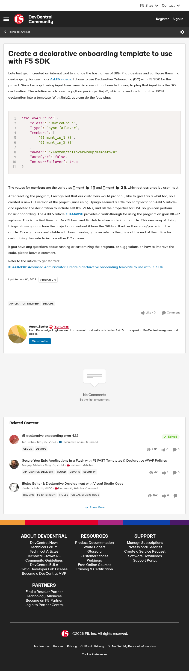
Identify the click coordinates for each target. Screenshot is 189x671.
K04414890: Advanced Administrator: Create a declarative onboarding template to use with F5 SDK (85, 267)
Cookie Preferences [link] (94, 654)
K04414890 (74, 214)
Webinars (94, 560)
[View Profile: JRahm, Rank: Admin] (14, 487)
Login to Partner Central (44, 605)
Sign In (178, 19)
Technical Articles (19, 32)
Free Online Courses (94, 565)
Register (162, 19)
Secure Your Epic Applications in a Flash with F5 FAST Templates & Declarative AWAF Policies (94, 461)
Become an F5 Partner (44, 600)
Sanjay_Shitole (32, 465)
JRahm (26, 488)
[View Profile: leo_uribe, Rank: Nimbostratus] (14, 439)
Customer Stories (94, 556)
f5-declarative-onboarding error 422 (50, 436)
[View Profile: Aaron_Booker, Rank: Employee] (17, 334)
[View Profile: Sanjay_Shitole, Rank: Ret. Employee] (14, 464)
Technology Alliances (44, 596)
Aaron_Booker (38, 326)
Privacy (72, 646)
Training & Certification (94, 569)
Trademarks (42, 646)
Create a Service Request (144, 551)
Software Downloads (145, 556)
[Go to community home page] (33, 19)
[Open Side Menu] (6, 19)
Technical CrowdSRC (44, 556)
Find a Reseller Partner (44, 592)
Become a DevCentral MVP (44, 573)
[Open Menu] (182, 32)
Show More (97, 507)
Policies (58, 646)
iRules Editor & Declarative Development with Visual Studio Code (72, 484)
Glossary (94, 551)
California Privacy (92, 646)
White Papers (94, 547)
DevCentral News (44, 543)
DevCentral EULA (44, 565)
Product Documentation (94, 543)
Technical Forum (44, 547)
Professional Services (145, 547)
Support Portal (145, 560)
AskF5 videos (60, 79)
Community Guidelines (44, 560)
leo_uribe (28, 442)
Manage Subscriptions (145, 543)
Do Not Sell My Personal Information (132, 646)
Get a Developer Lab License (44, 569)
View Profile (40, 341)
